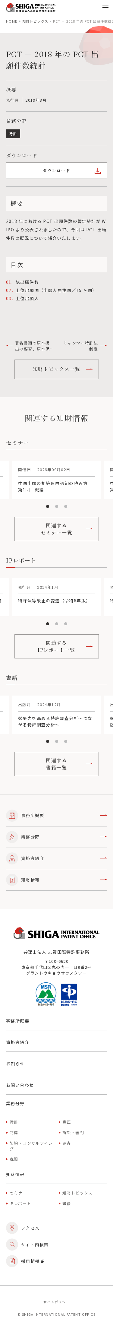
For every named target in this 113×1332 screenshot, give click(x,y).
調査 (66, 1143)
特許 (14, 1122)
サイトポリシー (56, 1301)
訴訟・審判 (73, 1132)
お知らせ (15, 1064)
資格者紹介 (32, 858)
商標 (14, 1132)
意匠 (66, 1122)
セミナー (18, 1193)
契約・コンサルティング (31, 1146)
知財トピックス (35, 21)
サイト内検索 (35, 1245)
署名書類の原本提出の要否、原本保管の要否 (32, 346)
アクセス (30, 1228)
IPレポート (20, 1203)
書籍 (66, 1203)
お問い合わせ (20, 1085)
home (11, 21)
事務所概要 (32, 815)
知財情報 (30, 880)
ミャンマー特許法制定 (80, 346)
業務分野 (30, 837)
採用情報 (30, 1261)
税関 (14, 1159)
